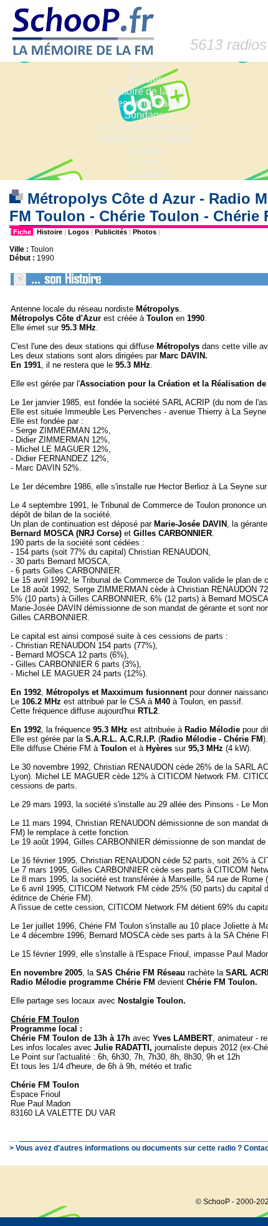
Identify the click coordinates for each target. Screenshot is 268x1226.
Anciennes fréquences (146, 127)
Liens (147, 162)
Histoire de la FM (146, 91)
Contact (147, 174)
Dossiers (146, 79)
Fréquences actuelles (146, 138)
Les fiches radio (146, 103)
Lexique (147, 150)
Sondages (147, 115)
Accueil (146, 67)
